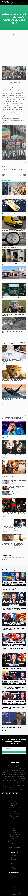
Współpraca (14, 859)
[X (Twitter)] (6, 793)
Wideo (20, 8)
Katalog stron (14, 838)
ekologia (4, 169)
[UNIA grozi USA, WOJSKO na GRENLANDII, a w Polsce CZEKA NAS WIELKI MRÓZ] (14, 599)
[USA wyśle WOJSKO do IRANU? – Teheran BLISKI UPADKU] (14, 639)
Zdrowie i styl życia (13, 821)
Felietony (14, 803)
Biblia (14, 844)
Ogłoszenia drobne (14, 840)
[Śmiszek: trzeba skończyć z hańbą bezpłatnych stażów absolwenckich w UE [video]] (14, 718)
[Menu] (25, 2)
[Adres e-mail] (16, 793)
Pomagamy (14, 857)
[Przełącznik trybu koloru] (20, 2)
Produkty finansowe (14, 842)
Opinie (14, 809)
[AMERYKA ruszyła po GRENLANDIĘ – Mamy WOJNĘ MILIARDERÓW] (14, 619)
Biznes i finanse (14, 801)
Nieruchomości (14, 832)
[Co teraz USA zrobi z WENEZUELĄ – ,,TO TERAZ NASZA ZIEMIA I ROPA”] (14, 678)
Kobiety (14, 828)
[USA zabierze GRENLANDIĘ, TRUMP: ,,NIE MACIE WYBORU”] (14, 698)
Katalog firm (14, 836)
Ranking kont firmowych (14, 877)
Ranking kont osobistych (14, 875)
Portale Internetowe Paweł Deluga (10, 893)
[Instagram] (10, 793)
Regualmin (14, 867)
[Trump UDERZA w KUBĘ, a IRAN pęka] (14, 660)
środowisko (13, 169)
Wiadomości (14, 817)
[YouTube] (13, 793)
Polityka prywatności (14, 865)
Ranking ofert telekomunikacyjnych (13, 878)
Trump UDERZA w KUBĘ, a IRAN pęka (12, 668)
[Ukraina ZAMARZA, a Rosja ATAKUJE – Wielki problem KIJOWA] (14, 579)
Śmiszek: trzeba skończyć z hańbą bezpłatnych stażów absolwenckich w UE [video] (13, 729)
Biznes (14, 830)
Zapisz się (14, 751)
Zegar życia (14, 846)
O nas (14, 855)
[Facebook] (3, 793)
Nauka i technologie (14, 807)
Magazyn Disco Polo (14, 847)
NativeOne (14, 334)
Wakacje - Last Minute (14, 834)
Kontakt (14, 861)
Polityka (14, 811)
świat (20, 169)
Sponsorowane (14, 815)
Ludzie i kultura (13, 805)
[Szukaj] (22, 2)
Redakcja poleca (14, 813)
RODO (14, 869)
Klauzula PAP (14, 863)
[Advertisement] (14, 49)
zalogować (11, 557)
